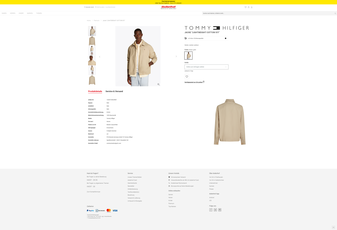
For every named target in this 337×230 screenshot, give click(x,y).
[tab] (95, 91)
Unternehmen (213, 183)
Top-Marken (172, 206)
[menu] (168, 13)
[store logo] (168, 7)
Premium (96, 20)
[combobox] (269, 13)
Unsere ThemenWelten (135, 177)
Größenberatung (133, 189)
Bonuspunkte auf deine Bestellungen (182, 186)
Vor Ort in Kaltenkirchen (216, 180)
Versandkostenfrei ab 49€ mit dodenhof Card (185, 180)
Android (211, 197)
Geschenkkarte (132, 183)
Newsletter (131, 186)
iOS (210, 200)
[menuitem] (4, 13)
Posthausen (100, 7)
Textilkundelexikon (133, 192)
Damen (170, 194)
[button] (99, 56)
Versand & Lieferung (134, 198)
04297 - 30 (91, 186)
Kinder (170, 200)
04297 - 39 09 (92, 180)
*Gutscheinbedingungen (93, 214)
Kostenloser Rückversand (179, 183)
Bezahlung (131, 195)
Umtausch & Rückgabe (135, 201)
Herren (170, 197)
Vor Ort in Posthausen (216, 177)
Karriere (211, 186)
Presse (211, 189)
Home (89, 20)
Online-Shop (90, 7)
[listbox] (217, 67)
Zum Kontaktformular (93, 192)
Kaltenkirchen (110, 7)
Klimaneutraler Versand (178, 177)
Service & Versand (114, 91)
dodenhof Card (132, 180)
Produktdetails (95, 91)
